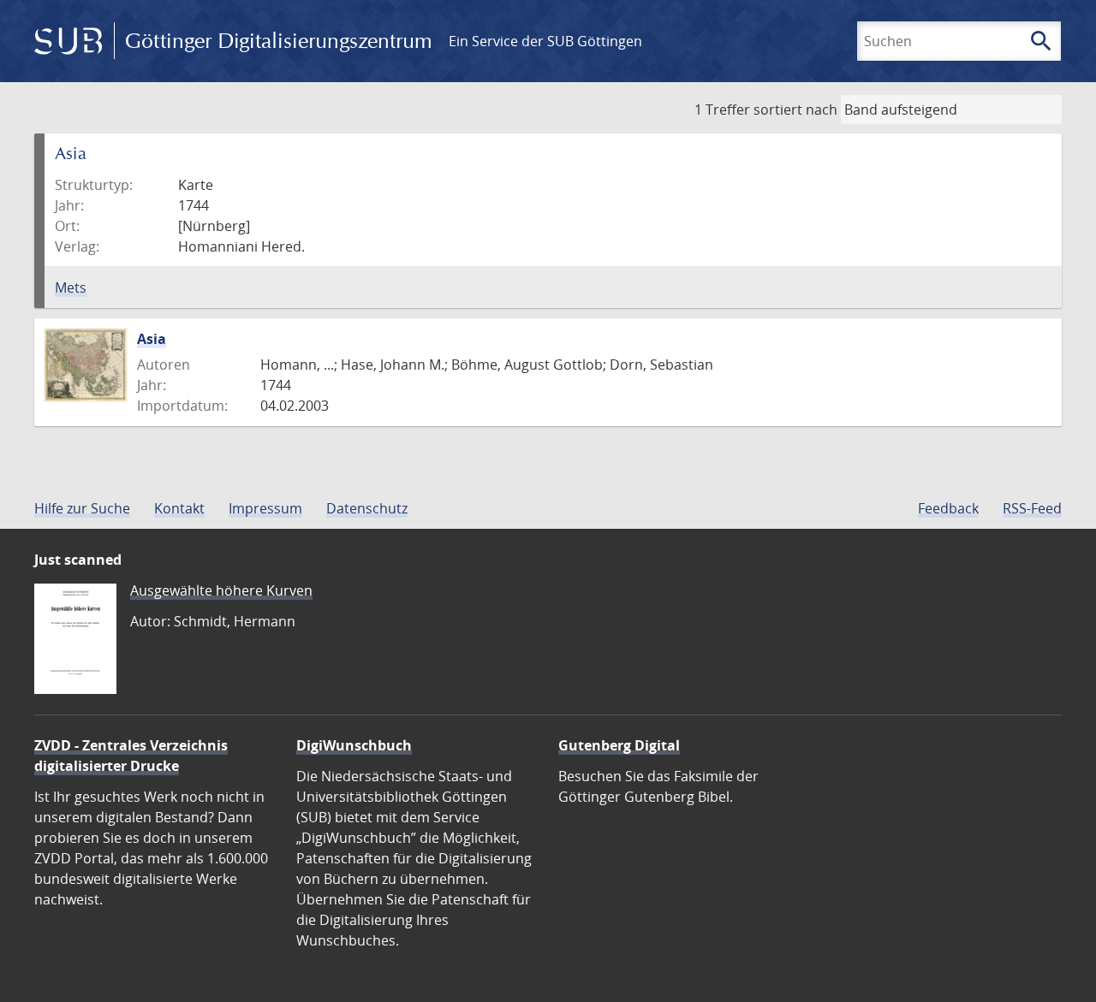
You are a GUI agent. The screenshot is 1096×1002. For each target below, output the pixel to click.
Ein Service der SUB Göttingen (545, 41)
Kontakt (179, 508)
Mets (70, 287)
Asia (151, 338)
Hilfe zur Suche (82, 508)
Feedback (948, 508)
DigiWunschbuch (354, 745)
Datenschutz (367, 508)
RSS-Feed (1032, 508)
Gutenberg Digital (619, 745)
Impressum (265, 508)
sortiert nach (795, 109)
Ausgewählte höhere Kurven (221, 590)
